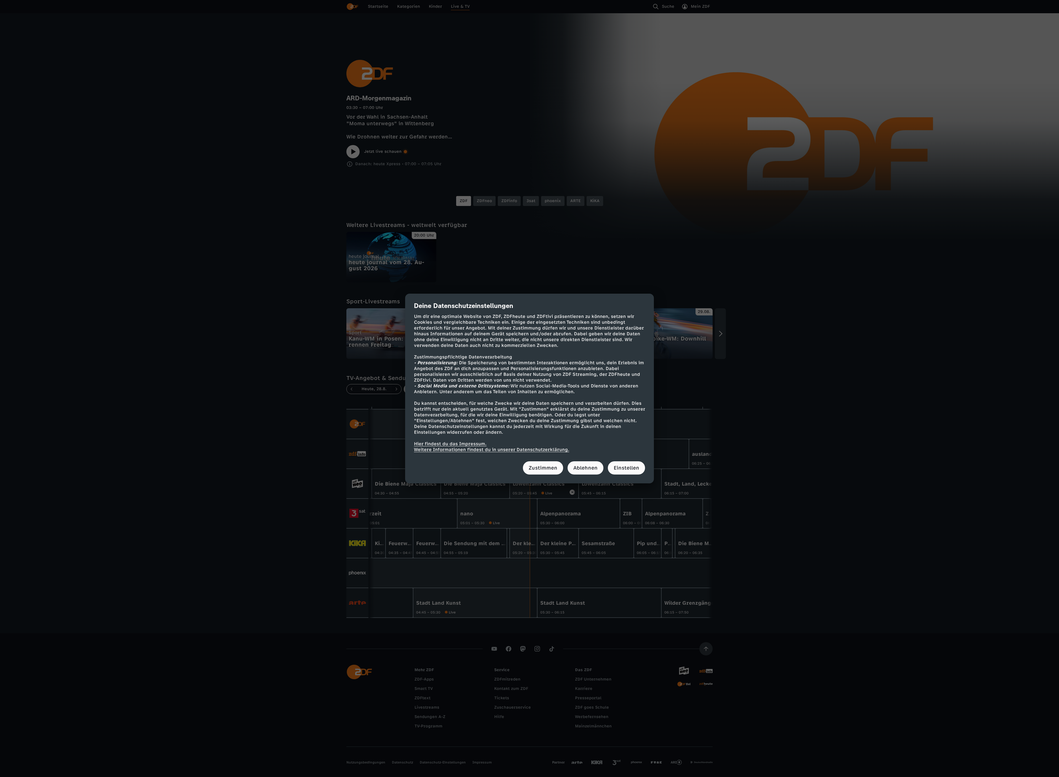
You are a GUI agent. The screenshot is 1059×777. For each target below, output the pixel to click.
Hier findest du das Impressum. (450, 443)
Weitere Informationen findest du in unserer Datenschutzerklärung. (491, 449)
